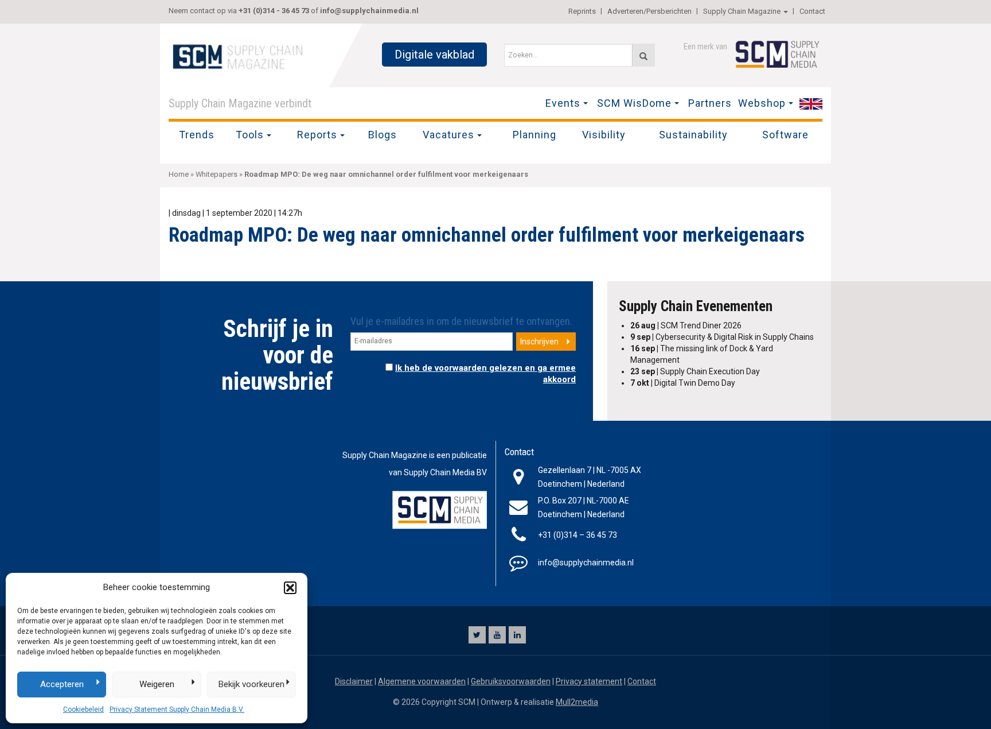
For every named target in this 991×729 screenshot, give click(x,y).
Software (785, 135)
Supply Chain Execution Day (695, 371)
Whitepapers (216, 174)
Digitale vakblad (434, 54)
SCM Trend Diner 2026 (686, 325)
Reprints (582, 11)
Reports (317, 135)
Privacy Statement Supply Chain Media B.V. (177, 709)
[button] (290, 588)
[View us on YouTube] (497, 634)
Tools (250, 135)
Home (179, 174)
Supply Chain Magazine (742, 11)
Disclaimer (354, 681)
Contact (812, 11)
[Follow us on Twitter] (477, 634)
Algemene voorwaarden (422, 681)
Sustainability (693, 135)
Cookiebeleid (83, 709)
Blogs (382, 135)
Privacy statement (589, 681)
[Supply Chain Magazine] (240, 55)
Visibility (604, 135)
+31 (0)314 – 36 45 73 (577, 535)
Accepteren (62, 684)
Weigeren (156, 684)
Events (562, 103)
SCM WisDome (634, 103)
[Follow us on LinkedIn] (517, 634)
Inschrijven (539, 341)
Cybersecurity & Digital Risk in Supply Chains (722, 337)
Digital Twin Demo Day (682, 382)
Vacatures (448, 135)
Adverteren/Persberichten (649, 11)
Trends (196, 135)
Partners (710, 103)
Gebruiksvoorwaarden (511, 681)
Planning (534, 135)
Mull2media (577, 702)
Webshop (762, 103)
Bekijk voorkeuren (251, 684)
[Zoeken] (643, 55)
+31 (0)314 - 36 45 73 (274, 10)
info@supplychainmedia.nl (369, 10)
